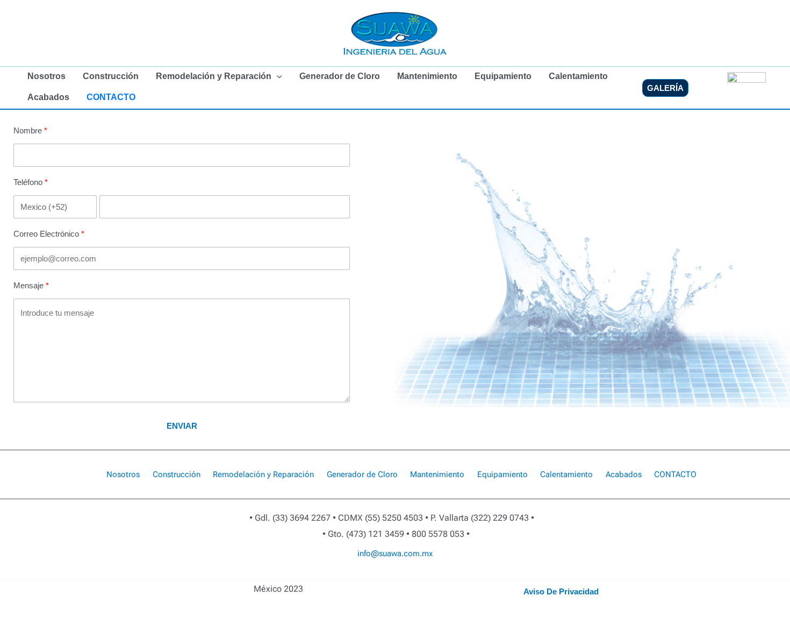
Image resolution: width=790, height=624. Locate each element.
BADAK (400, 574)
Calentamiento (578, 76)
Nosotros (46, 76)
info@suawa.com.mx (395, 553)
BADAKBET (386, 574)
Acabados (48, 97)
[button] (276, 76)
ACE (403, 574)
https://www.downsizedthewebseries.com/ (415, 574)
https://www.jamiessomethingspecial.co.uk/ (455, 574)
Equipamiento (503, 76)
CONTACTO (111, 97)
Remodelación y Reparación (213, 76)
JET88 (383, 574)
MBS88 (373, 574)
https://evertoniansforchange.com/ (435, 574)
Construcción (111, 76)
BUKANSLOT (391, 574)
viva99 (319, 574)
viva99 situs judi (469, 574)
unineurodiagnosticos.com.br (365, 574)
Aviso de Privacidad (561, 591)
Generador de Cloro (339, 76)
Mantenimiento (427, 76)
